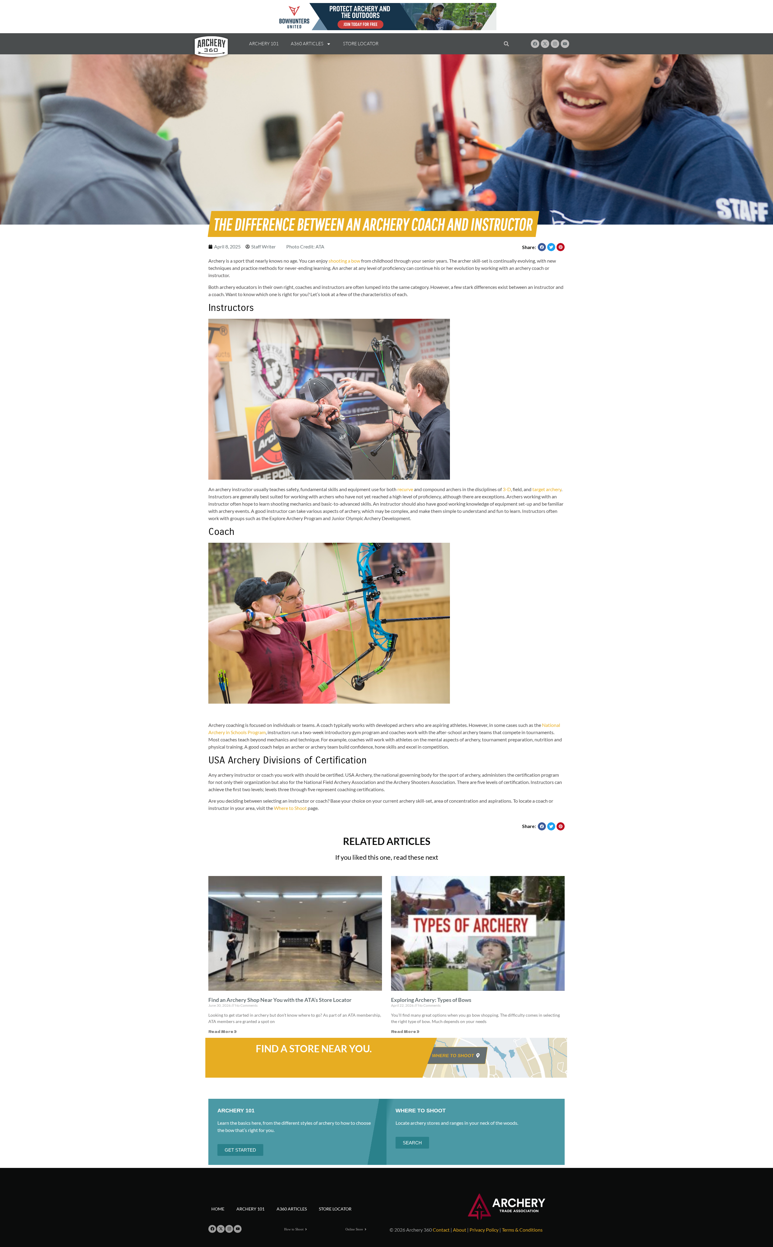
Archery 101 (264, 43)
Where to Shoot (290, 808)
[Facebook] (535, 44)
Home (217, 1208)
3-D (507, 489)
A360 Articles (307, 43)
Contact (441, 1230)
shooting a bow (344, 261)
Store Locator (360, 43)
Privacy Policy (484, 1230)
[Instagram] (555, 44)
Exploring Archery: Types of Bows (431, 999)
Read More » (222, 1031)
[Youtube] (565, 44)
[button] (506, 44)
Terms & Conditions (522, 1230)
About (459, 1230)
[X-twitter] (545, 44)
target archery (546, 489)
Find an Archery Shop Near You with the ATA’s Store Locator (279, 999)
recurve (405, 489)
